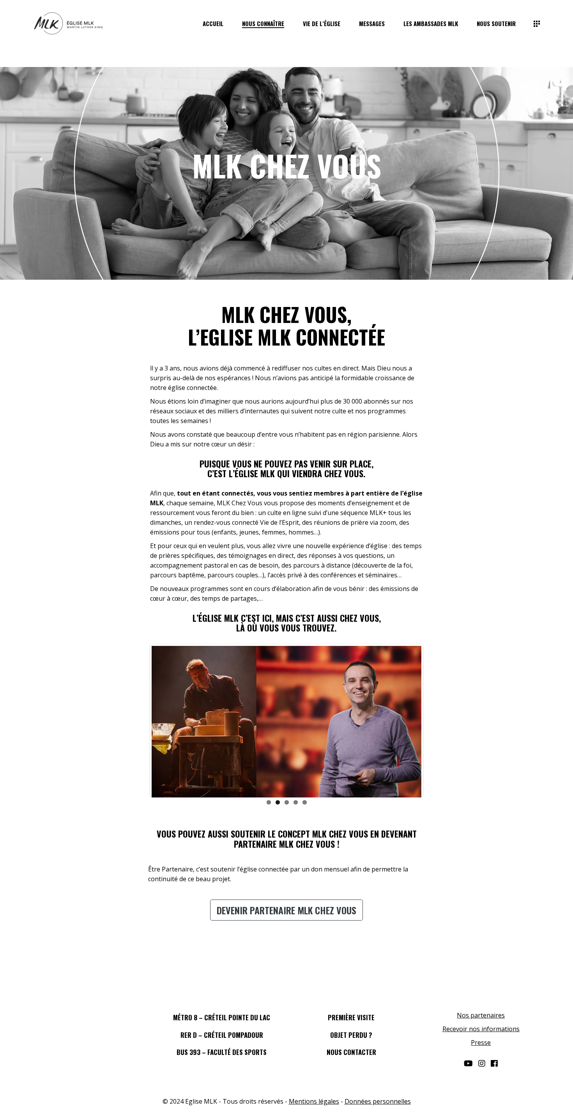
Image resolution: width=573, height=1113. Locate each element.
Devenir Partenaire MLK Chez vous (286, 910)
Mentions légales (314, 1101)
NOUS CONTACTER (351, 1052)
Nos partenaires (481, 1015)
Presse (481, 1042)
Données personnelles (378, 1101)
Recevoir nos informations (481, 1029)
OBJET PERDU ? (351, 1035)
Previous (140, 720)
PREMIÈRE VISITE (351, 1017)
